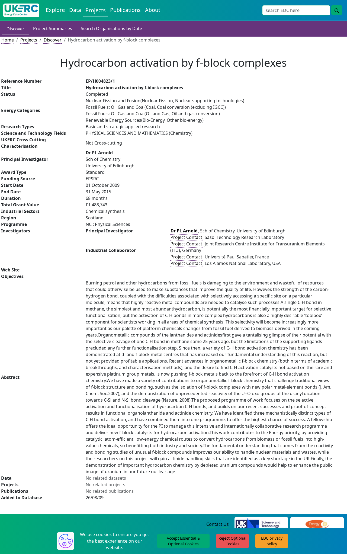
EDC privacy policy (271, 541)
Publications (125, 10)
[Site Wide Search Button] (336, 10)
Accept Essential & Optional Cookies (183, 541)
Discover (15, 29)
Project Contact (186, 237)
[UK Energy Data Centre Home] (21, 10)
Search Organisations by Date (111, 28)
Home (7, 40)
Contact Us (217, 524)
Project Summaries (52, 28)
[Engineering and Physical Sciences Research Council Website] (317, 524)
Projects (95, 10)
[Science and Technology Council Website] (261, 524)
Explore (55, 10)
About (152, 10)
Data (75, 10)
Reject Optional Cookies (232, 541)
